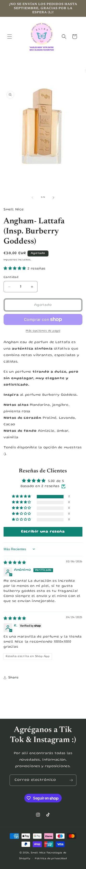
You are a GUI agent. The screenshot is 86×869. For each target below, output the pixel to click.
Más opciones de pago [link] (43, 331)
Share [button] (13, 677)
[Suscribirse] (71, 780)
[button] (9, 36)
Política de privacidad (51, 858)
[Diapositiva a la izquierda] (32, 197)
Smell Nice (38, 853)
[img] (15, 563)
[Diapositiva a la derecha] (53, 197)
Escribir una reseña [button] (43, 531)
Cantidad (11, 277)
